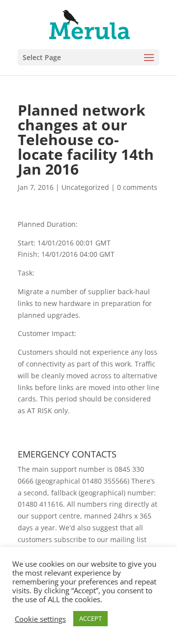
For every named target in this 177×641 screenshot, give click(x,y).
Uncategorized (85, 187)
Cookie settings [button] (40, 618)
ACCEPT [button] (90, 618)
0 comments (137, 187)
